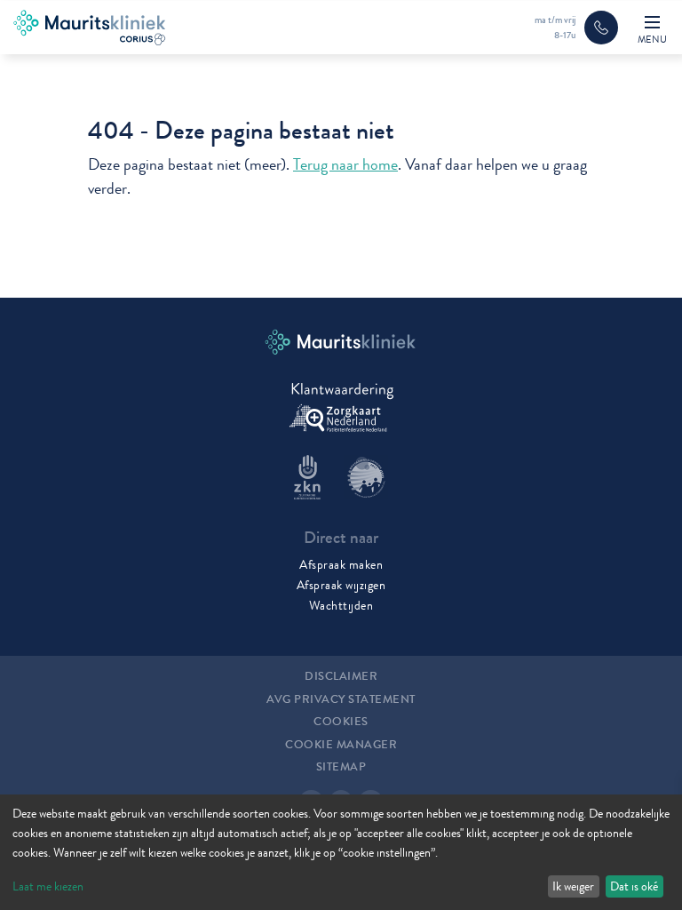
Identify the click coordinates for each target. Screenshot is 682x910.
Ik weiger (573, 886)
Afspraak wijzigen (341, 585)
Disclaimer (341, 676)
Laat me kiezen (47, 886)
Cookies (341, 722)
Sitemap (341, 767)
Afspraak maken (341, 564)
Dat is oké (634, 886)
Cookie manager (341, 745)
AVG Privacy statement (341, 699)
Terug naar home (345, 165)
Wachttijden (341, 605)
